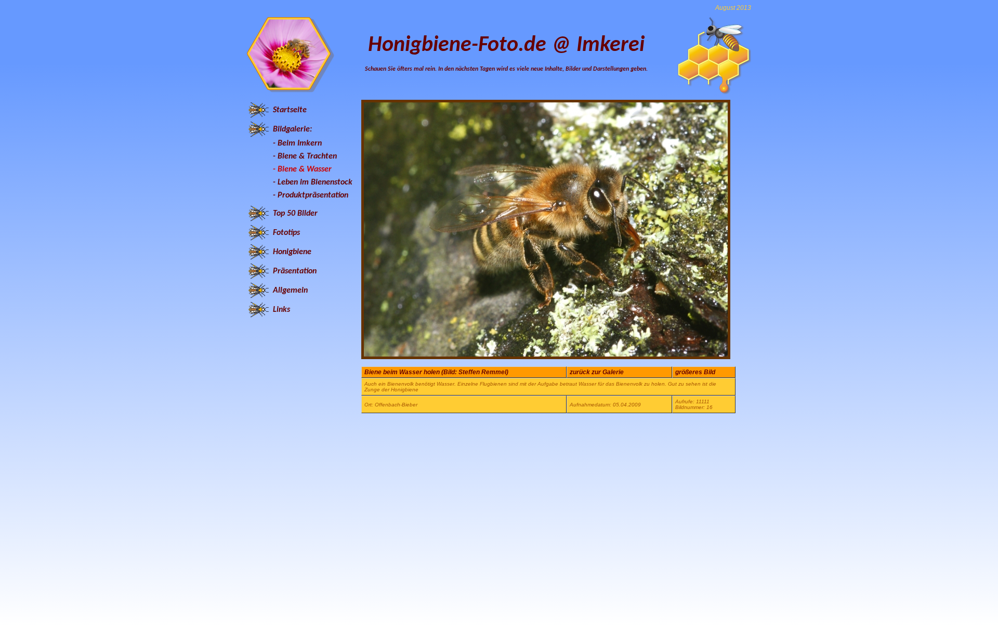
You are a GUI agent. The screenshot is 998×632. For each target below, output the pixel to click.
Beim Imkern (300, 143)
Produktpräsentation (313, 195)
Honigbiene (292, 252)
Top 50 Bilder (295, 213)
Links (281, 310)
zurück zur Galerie (597, 372)
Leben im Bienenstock (315, 182)
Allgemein (290, 290)
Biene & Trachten (307, 156)
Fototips (286, 233)
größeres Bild (695, 372)
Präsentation (295, 271)
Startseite (290, 110)
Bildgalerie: (292, 129)
